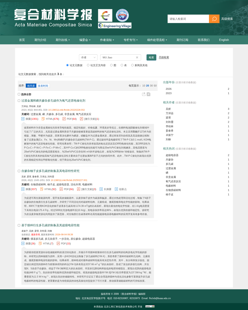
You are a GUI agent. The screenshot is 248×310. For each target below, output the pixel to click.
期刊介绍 (40, 39)
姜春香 (35, 176)
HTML (49, 118)
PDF (69, 118)
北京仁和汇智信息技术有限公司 (120, 306)
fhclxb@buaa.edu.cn (160, 298)
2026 (169, 88)
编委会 (83, 39)
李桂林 (32, 106)
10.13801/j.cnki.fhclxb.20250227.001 (69, 180)
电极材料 (171, 185)
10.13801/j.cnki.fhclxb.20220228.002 (66, 110)
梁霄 (29, 176)
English (224, 39)
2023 (169, 93)
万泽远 (24, 106)
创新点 (123, 189)
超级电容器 (172, 155)
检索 (151, 57)
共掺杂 (169, 159)
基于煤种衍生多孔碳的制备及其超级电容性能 (50, 225)
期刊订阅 (182, 39)
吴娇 (39, 106)
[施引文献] (90, 118)
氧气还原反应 (173, 181)
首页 (22, 39)
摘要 (28, 118)
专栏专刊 (129, 39)
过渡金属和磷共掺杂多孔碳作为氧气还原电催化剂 (53, 100)
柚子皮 (169, 194)
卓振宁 (24, 231)
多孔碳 (169, 163)
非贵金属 (171, 177)
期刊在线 (61, 39)
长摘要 (107, 189)
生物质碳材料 (173, 190)
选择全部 (26, 94)
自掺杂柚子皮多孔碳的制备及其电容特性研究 (50, 170)
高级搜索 (227, 18)
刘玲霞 (51, 176)
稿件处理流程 (156, 39)
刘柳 (50, 231)
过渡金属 (171, 168)
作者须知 (106, 39)
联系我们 (204, 39)
